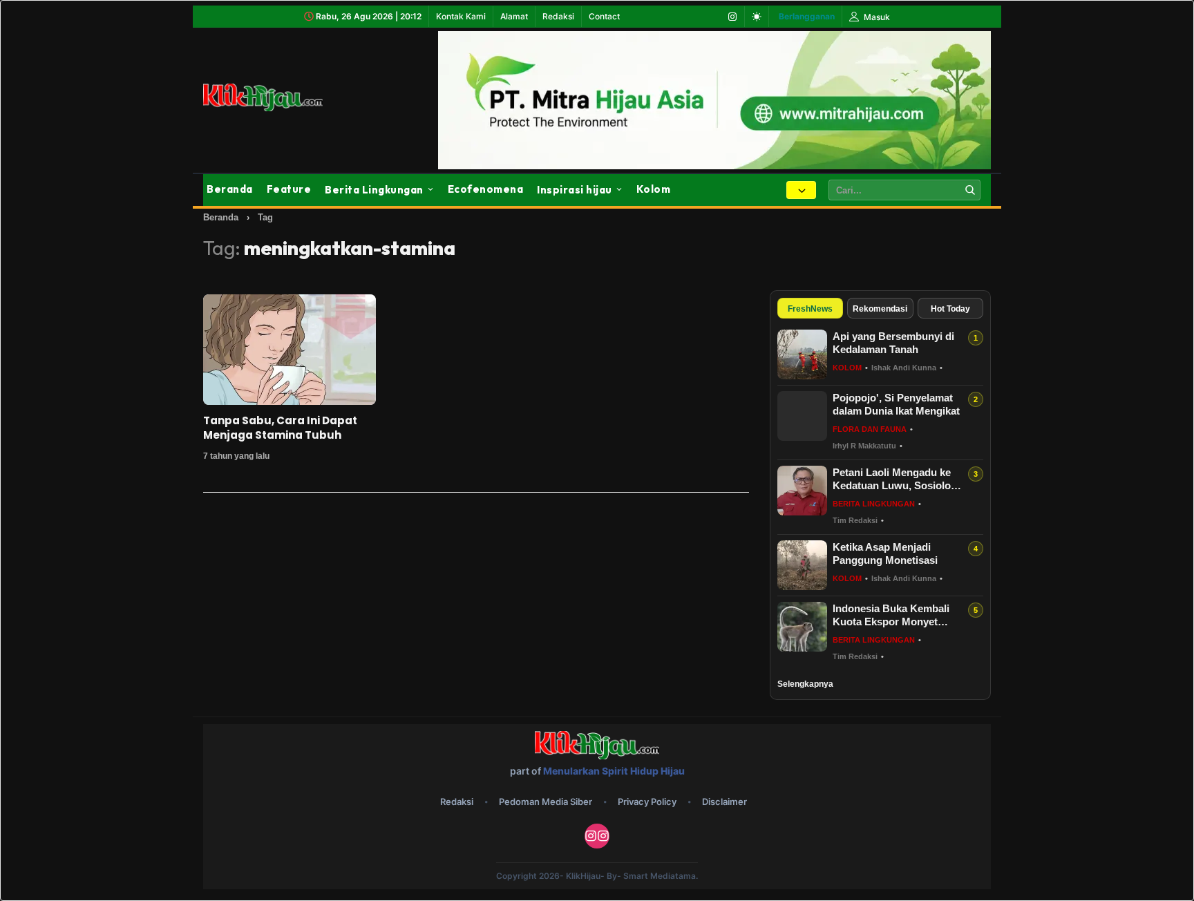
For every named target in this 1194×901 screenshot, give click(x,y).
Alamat (514, 16)
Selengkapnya (805, 684)
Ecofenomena (486, 189)
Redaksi (558, 16)
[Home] (279, 97)
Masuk (876, 17)
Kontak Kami (461, 16)
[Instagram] (732, 16)
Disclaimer (724, 801)
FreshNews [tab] (810, 309)
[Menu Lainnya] (801, 190)
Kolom (653, 189)
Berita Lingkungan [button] (374, 189)
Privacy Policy (647, 801)
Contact (604, 16)
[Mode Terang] (756, 16)
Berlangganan (807, 16)
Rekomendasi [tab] (880, 309)
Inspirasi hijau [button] (574, 189)
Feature (289, 189)
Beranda (230, 189)
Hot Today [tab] (950, 309)
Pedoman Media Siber (545, 801)
